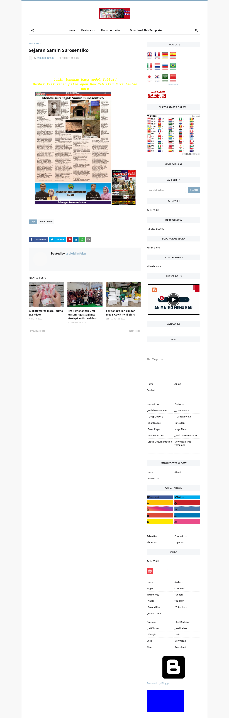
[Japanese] (150, 80)
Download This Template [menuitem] (146, 30)
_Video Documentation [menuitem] (159, 441)
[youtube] (160, 515)
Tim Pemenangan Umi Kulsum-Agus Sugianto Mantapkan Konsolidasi (81, 314)
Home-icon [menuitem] (153, 404)
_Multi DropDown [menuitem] (157, 410)
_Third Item (180, 607)
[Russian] (166, 69)
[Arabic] (166, 80)
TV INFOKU (153, 210)
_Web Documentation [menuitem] (186, 435)
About (177, 383)
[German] (166, 58)
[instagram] (160, 454)
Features (151, 622)
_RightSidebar (182, 622)
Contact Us (153, 478)
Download (180, 640)
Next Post (134, 330)
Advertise (152, 536)
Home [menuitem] (71, 30)
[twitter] (187, 497)
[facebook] (160, 497)
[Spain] (173, 58)
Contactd (179, 588)
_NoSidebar (180, 628)
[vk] (187, 508)
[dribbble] (187, 521)
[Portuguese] (173, 69)
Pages (150, 588)
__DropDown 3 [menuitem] (182, 416)
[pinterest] (187, 454)
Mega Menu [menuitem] (180, 429)
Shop (149, 640)
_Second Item (154, 607)
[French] (158, 58)
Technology (153, 594)
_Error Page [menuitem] (153, 429)
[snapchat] (160, 521)
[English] (150, 58)
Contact (151, 390)
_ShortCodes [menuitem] (153, 422)
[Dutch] (158, 69)
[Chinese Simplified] (173, 80)
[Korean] (158, 80)
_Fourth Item (154, 613)
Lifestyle (151, 634)
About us (152, 542)
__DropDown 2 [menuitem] (155, 416)
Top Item (179, 542)
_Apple (150, 600)
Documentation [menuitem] (111, 30)
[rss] (160, 502)
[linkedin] (187, 515)
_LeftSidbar (153, 628)
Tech (176, 634)
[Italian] (150, 69)
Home (150, 383)
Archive (178, 582)
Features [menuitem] (87, 30)
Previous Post (37, 330)
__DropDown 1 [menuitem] (182, 410)
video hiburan (154, 266)
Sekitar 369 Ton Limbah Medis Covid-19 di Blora (120, 312)
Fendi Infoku (36, 43)
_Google (178, 594)
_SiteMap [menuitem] (179, 422)
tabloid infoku (46, 58)
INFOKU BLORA (155, 228)
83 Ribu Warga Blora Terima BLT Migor (46, 312)
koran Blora (153, 247)
